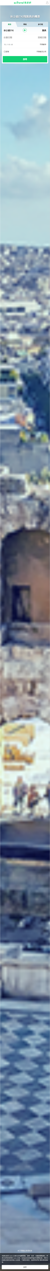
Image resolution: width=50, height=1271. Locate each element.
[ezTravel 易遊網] (25, 3)
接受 (25, 1267)
